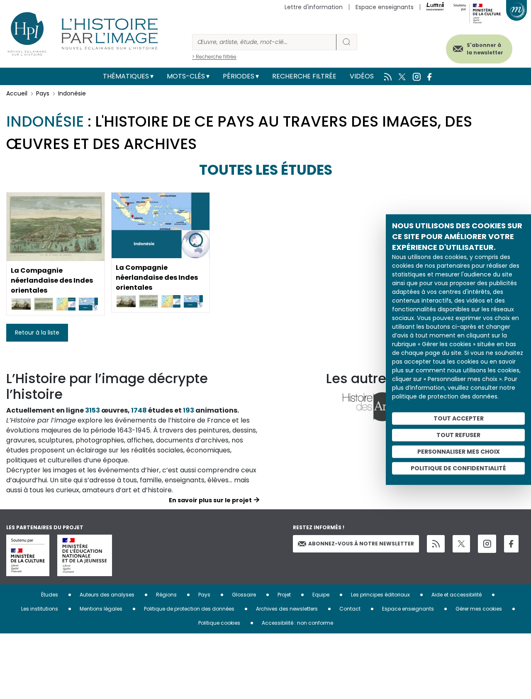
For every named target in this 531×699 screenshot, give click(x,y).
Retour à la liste (37, 332)
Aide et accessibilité (456, 594)
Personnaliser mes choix (458, 451)
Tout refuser (458, 435)
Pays (42, 93)
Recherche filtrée (304, 76)
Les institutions (39, 608)
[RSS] (436, 544)
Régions (166, 594)
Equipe (320, 594)
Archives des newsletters (287, 608)
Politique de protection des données (189, 608)
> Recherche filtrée (214, 56)
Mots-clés (186, 76)
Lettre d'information (314, 7)
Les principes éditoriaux (380, 594)
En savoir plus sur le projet (210, 500)
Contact (349, 608)
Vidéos (362, 76)
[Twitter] (461, 543)
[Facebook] (511, 544)
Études (49, 594)
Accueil (16, 93)
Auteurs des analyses (107, 594)
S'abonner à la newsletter (485, 49)
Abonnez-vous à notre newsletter (361, 543)
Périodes (238, 76)
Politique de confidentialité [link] (458, 468)
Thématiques (126, 76)
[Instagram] (487, 544)
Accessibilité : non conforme (297, 622)
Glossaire (244, 594)
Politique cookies (219, 622)
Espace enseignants (385, 7)
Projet (284, 594)
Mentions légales (101, 608)
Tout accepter (459, 418)
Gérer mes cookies (478, 608)
